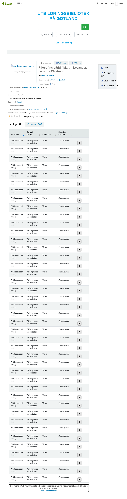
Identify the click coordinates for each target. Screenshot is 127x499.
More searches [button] (110, 85)
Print (105, 67)
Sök (85, 27)
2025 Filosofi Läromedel (38, 109)
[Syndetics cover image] (22, 66)
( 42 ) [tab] (15, 124)
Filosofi (19, 102)
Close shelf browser (57, 491)
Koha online (8, 3)
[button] (19, 3)
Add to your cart (107, 74)
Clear (122, 3)
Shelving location (62, 133)
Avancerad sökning (63, 42)
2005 (38, 88)
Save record (109, 80)
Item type (15, 134)
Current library (30, 133)
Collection (46, 134)
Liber (34, 88)
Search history (107, 3)
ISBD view (77, 63)
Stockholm (27, 88)
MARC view (62, 63)
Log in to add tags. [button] (61, 113)
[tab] (34, 124)
